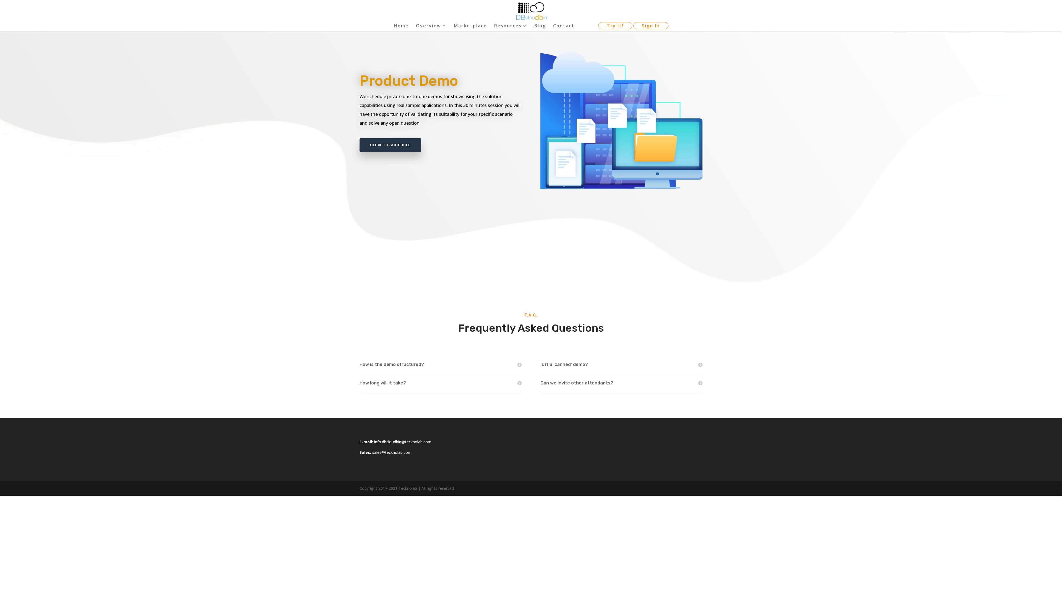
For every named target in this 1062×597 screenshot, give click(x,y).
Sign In (651, 26)
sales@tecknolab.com (392, 452)
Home (401, 26)
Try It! (615, 26)
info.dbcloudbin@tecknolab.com (402, 441)
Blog (540, 26)
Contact (563, 26)
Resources (508, 26)
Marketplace (470, 26)
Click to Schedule (390, 145)
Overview (428, 26)
